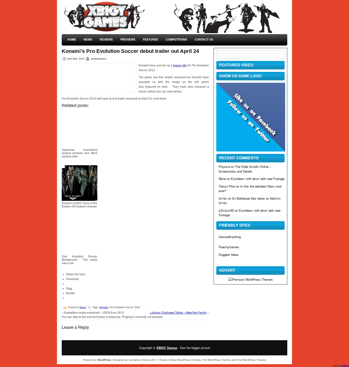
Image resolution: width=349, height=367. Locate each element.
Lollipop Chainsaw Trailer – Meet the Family (178, 312)
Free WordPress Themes (251, 360)
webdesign (344, 365)
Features (150, 39)
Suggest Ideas (229, 254)
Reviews (106, 39)
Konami (103, 307)
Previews (127, 39)
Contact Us (204, 39)
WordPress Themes (189, 360)
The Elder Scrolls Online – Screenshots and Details (245, 169)
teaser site (179, 65)
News (88, 39)
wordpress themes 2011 (143, 360)
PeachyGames (229, 247)
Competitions (176, 39)
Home (71, 39)
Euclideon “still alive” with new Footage (257, 178)
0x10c (223, 198)
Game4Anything (230, 236)
